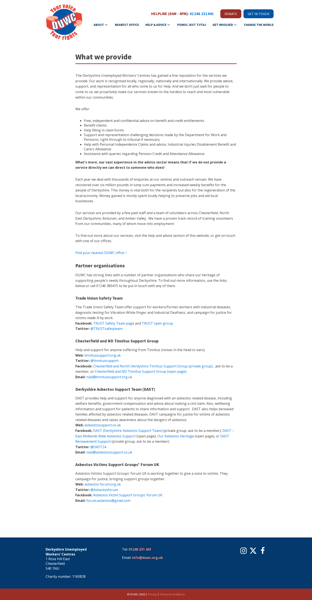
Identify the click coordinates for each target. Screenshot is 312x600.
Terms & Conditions (172, 594)
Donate (231, 14)
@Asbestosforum (104, 489)
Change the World (259, 25)
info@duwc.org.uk (147, 557)
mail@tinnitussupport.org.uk (109, 377)
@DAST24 (98, 447)
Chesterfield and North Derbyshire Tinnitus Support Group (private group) (153, 366)
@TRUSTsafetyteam (106, 328)
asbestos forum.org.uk (102, 484)
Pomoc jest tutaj (191, 25)
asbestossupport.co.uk (102, 425)
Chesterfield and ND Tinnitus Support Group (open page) (140, 371)
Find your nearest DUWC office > (101, 252)
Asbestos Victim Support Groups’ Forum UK (127, 495)
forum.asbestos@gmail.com (108, 500)
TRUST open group (157, 323)
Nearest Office (127, 25)
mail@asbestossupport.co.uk (109, 452)
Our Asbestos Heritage (175, 436)
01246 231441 (202, 13)
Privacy (152, 594)
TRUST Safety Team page (113, 323)
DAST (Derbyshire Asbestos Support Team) (127, 430)
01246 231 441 (140, 549)
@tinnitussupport (104, 360)
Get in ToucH (258, 14)
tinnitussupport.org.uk (102, 355)
